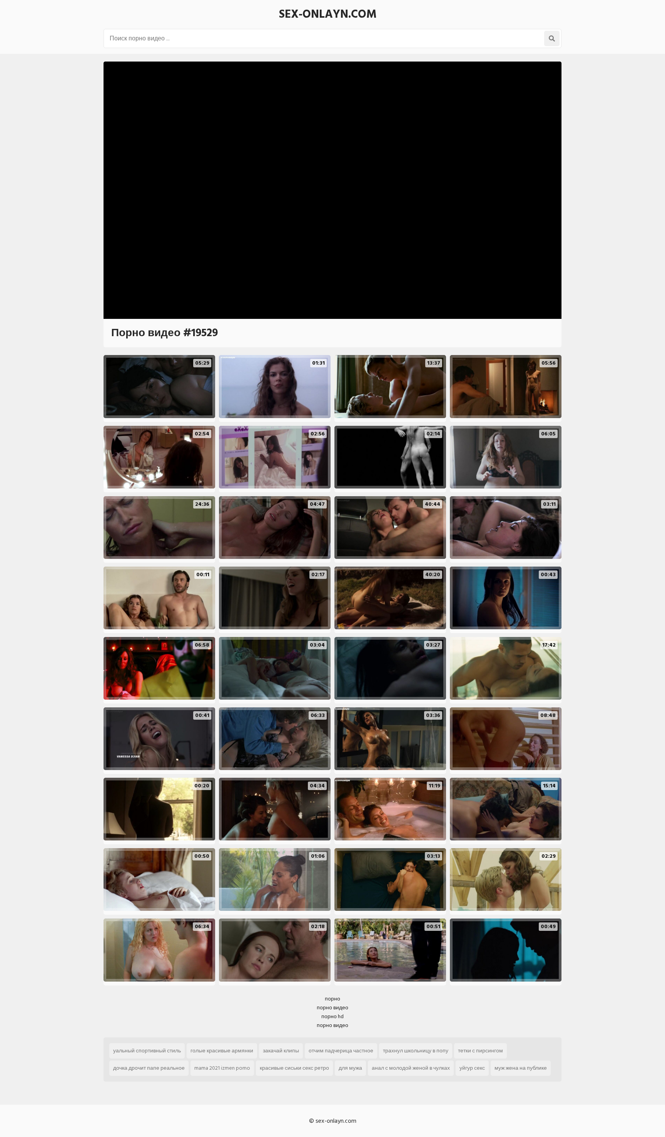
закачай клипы (281, 1050)
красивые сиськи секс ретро (294, 1068)
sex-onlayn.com (328, 14)
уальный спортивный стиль (147, 1050)
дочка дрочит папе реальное (149, 1068)
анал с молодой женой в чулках (411, 1068)
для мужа (350, 1068)
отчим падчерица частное (341, 1050)
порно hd (332, 1016)
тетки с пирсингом (480, 1050)
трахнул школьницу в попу (415, 1050)
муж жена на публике (521, 1068)
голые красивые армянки (221, 1050)
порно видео (332, 1007)
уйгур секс (472, 1068)
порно (332, 998)
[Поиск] (552, 38)
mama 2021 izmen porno (222, 1068)
